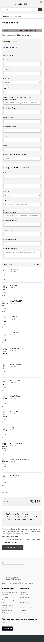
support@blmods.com (13, 579)
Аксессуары (24, 597)
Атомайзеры (24, 595)
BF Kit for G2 (14, 317)
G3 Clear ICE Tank (16, 412)
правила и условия (11, 542)
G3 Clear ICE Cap (15, 333)
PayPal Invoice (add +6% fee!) (17, 514)
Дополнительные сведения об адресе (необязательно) (17, 98)
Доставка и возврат (9, 600)
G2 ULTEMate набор (16, 443)
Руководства (24, 602)
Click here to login (23, 35)
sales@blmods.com (12, 577)
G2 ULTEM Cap (15, 396)
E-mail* (4, 622)
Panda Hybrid (14, 269)
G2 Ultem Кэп (14, 475)
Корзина (5, 597)
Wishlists (5, 613)
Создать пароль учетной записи (15, 154)
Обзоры (4, 608)
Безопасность (7, 610)
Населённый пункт (10, 108)
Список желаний (8, 605)
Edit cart (37, 264)
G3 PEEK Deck (15, 380)
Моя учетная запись (9, 592)
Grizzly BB (13, 285)
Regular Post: (12, 47)
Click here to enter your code (25, 30)
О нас (4, 602)
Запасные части (26, 600)
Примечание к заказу (11, 248)
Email (5, 145)
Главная (5, 16)
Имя (5, 60)
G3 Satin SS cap (15, 364)
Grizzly (12, 427)
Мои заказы (6, 595)
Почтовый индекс (10, 126)
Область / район (9, 117)
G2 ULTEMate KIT (16, 301)
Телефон (7, 136)
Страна (6, 78)
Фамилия (7, 69)
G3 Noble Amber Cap (16, 348)
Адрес (6, 88)
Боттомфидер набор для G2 (19, 459)
